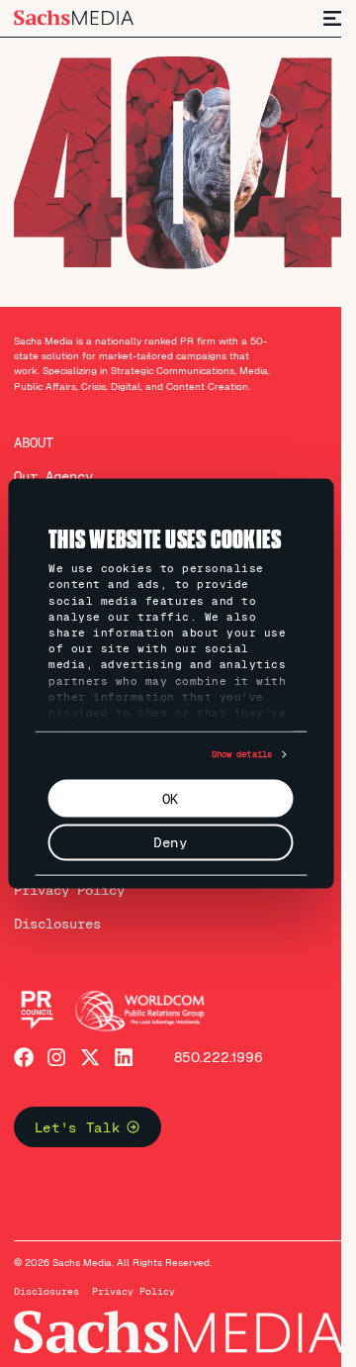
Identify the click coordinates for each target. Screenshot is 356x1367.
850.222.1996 (218, 1057)
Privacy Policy (69, 890)
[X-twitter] (90, 1057)
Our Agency (53, 476)
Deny (170, 842)
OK (170, 798)
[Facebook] (24, 1057)
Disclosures (57, 923)
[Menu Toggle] (333, 18)
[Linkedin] (124, 1057)
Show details (242, 754)
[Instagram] (56, 1057)
